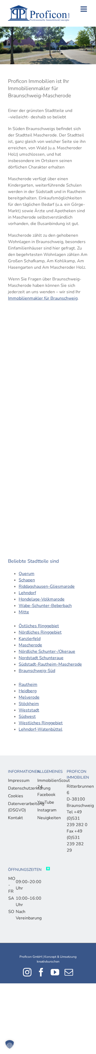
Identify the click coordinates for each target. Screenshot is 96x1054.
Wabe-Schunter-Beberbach (45, 606)
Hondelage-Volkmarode (42, 599)
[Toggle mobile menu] (84, 9)
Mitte (24, 612)
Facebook (46, 795)
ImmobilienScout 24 (46, 784)
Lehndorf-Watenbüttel (40, 729)
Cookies (15, 796)
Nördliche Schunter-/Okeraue (47, 651)
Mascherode (30, 645)
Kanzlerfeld (30, 639)
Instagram (46, 810)
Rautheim (28, 684)
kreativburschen (48, 961)
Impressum (17, 780)
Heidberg (28, 691)
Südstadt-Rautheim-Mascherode (50, 664)
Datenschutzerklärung (17, 788)
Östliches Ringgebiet (39, 626)
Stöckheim (29, 704)
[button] (9, 1044)
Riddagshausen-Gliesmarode (47, 586)
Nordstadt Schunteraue (41, 658)
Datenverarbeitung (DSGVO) (17, 807)
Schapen (27, 580)
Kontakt (15, 818)
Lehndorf (27, 593)
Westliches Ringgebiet (41, 723)
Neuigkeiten (46, 818)
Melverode (29, 697)
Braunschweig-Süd (37, 671)
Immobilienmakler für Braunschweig (43, 298)
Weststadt (29, 710)
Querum (26, 574)
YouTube (45, 802)
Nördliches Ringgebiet (40, 632)
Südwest (27, 716)
